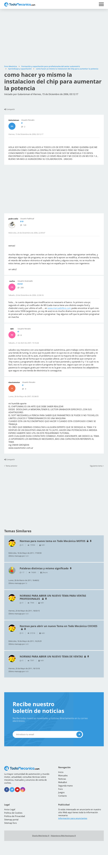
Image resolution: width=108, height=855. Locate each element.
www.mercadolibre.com (59, 308)
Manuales (63, 775)
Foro (60, 789)
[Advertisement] (54, 37)
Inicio (60, 772)
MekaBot (62, 782)
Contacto (62, 795)
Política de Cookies (13, 812)
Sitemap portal (11, 819)
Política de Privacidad (14, 816)
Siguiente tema (96, 466)
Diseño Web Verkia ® (40, 835)
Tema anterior (11, 466)
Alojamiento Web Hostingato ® (63, 835)
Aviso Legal (9, 809)
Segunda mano (65, 785)
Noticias (62, 778)
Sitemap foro (10, 822)
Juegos (61, 792)
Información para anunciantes (72, 818)
